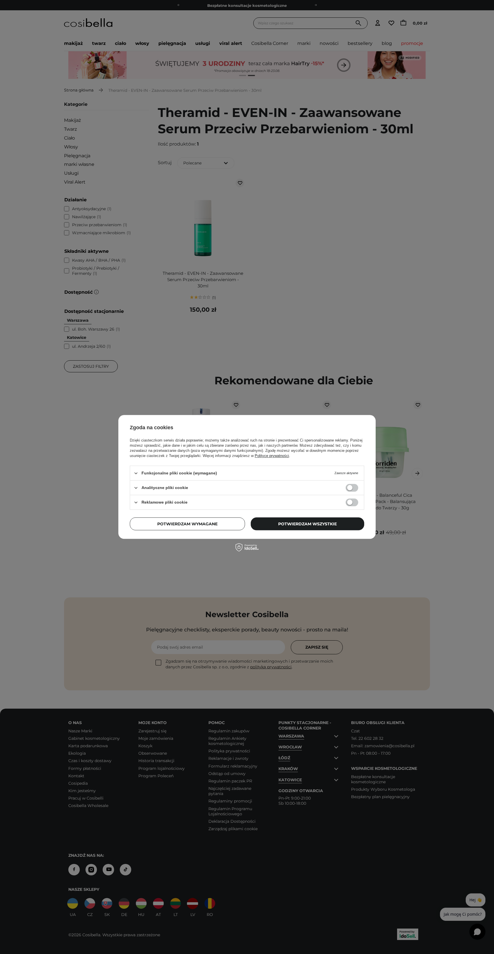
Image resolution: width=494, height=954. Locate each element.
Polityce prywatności (272, 456)
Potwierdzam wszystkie (307, 523)
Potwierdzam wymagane (187, 523)
